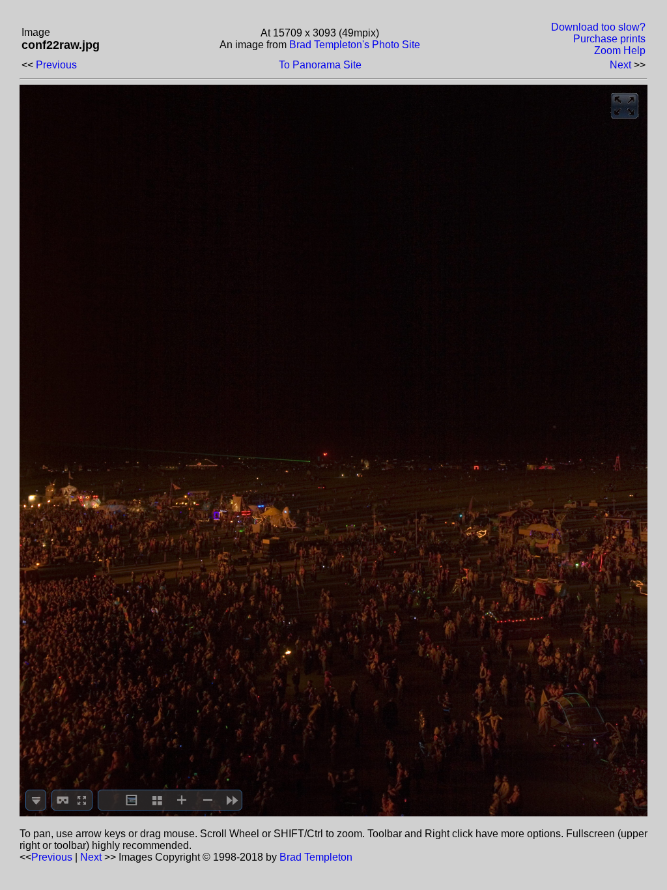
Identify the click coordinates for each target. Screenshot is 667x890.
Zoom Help (620, 50)
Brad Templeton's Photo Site (354, 44)
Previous (56, 64)
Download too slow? (598, 27)
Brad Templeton (315, 857)
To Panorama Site (320, 64)
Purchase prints (609, 38)
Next (620, 64)
